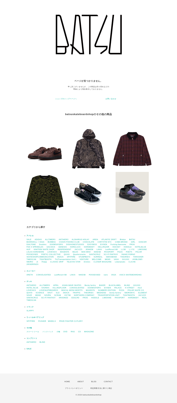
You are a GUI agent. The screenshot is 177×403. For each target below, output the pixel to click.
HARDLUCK (75, 247)
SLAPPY (30, 311)
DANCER (143, 242)
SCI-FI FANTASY (111, 254)
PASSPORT (109, 252)
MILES (75, 252)
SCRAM (57, 295)
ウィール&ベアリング (35, 317)
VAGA (116, 259)
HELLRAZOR (103, 247)
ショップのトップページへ (66, 99)
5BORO (30, 262)
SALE (29, 239)
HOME (67, 382)
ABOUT (80, 382)
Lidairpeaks (120, 262)
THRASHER (138, 257)
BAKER (102, 285)
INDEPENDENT (64, 249)
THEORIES (125, 257)
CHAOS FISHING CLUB (69, 242)
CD (79, 332)
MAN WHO (86, 252)
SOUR (29, 295)
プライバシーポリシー (74, 388)
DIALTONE (31, 244)
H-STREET (129, 288)
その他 (29, 328)
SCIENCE (40, 293)
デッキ (29, 281)
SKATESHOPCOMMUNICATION (40, 257)
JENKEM (89, 249)
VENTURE (84, 259)
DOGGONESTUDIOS (75, 244)
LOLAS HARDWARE (35, 252)
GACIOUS (51, 247)
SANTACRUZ (94, 254)
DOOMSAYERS (56, 244)
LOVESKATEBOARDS (48, 290)
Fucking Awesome (118, 244)
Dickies (87, 262)
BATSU (132, 239)
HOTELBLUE (140, 247)
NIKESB (97, 252)
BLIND (127, 285)
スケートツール (33, 332)
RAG (73, 332)
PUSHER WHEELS (47, 321)
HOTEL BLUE (32, 288)
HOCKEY (116, 247)
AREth (95, 239)
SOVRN (47, 295)
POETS (129, 252)
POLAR (139, 252)
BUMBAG (52, 242)
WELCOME (96, 259)
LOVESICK (52, 252)
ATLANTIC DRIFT (109, 239)
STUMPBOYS (84, 257)
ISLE (140, 288)
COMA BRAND (121, 242)
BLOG (93, 382)
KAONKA (45, 288)
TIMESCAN (31, 259)
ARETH (30, 275)
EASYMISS (92, 244)
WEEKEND (101, 293)
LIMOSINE (142, 249)
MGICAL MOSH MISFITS (72, 290)
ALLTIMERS (50, 239)
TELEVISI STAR (73, 262)
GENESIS (62, 247)
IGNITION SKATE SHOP (44, 249)
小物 (58, 332)
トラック (30, 307)
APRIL (56, 285)
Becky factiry (90, 285)
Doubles (42, 244)
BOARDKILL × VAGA (35, 242)
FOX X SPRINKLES (35, 247)
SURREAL (98, 257)
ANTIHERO (63, 239)
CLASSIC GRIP (56, 262)
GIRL (133, 242)
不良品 (44, 262)
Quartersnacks (79, 254)
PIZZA (120, 252)
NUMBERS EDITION (107, 290)
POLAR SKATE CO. (136, 290)
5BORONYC (129, 293)
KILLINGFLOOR (59, 288)
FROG (132, 244)
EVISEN (103, 244)
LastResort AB (111, 249)
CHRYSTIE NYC (105, 242)
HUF (28, 249)
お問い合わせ (111, 99)
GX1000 (125, 259)
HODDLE (128, 247)
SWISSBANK (111, 257)
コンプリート (32, 338)
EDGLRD (75, 298)
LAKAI (99, 249)
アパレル (30, 236)
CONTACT (108, 382)
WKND (107, 259)
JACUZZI (78, 249)
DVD (65, 332)
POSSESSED (32, 254)
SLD (58, 293)
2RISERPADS (32, 264)
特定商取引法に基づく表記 (101, 388)
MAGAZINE (89, 332)
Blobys (123, 239)
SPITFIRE (71, 257)
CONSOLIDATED (43, 275)
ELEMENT (142, 293)
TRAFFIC (77, 293)
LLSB (123, 249)
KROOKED (63, 298)
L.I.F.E (132, 249)
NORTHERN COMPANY (84, 295)
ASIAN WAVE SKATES (71, 285)
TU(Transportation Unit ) (65, 259)
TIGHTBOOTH (46, 259)
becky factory (115, 293)
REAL (144, 298)
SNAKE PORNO (128, 254)
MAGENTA (64, 252)
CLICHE (132, 262)
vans (106, 275)
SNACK (60, 257)
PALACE (118, 288)
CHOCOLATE (88, 242)
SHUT (50, 293)
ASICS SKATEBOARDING (130, 275)
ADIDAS (38, 239)
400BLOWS (137, 259)
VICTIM (67, 295)
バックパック (47, 332)
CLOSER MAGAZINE (103, 262)
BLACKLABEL (115, 285)
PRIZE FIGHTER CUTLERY (72, 321)
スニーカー (31, 271)
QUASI (67, 254)
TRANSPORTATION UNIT (109, 295)
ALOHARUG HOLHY (80, 239)
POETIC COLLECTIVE (51, 254)
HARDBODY (89, 247)
